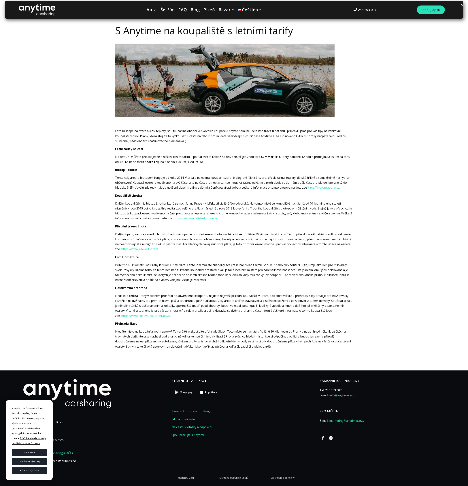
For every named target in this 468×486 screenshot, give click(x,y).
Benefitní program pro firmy (190, 411)
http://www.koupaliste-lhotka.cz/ (195, 218)
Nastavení (29, 452)
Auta (152, 10)
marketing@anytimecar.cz (347, 421)
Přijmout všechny (29, 470)
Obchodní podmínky (283, 477)
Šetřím (168, 10)
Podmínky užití (185, 477)
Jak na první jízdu (183, 419)
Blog (195, 10)
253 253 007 (367, 10)
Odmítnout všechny (29, 461)
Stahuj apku (430, 10)
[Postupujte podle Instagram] (331, 438)
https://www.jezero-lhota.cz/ (140, 249)
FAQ (182, 10)
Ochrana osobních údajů (233, 477)
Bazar (225, 10)
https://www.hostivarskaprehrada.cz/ (146, 316)
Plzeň (209, 10)
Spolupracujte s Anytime (188, 435)
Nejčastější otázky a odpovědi (191, 427)
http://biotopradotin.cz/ (324, 188)
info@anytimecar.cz (342, 395)
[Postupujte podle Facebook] (323, 438)
